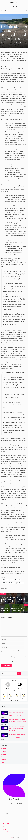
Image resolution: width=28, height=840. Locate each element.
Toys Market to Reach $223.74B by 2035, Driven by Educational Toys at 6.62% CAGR (17, 728)
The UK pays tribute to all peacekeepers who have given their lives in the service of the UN (13, 599)
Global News (4, 751)
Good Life (4, 754)
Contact (5, 829)
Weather (11, 700)
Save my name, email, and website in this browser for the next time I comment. (14, 652)
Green (5, 588)
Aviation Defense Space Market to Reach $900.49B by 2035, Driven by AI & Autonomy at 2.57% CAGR (18, 736)
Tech (2, 762)
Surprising (3, 759)
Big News (14, 2)
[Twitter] (14, 6)
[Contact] (16, 6)
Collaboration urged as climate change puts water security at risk (13, 609)
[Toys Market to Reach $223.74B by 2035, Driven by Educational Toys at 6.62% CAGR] (4, 728)
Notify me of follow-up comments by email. (14, 657)
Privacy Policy (6, 832)
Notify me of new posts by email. (11, 661)
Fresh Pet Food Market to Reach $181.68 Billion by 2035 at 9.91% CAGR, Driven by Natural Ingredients (17, 713)
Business (3, 748)
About (4, 826)
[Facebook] (11, 6)
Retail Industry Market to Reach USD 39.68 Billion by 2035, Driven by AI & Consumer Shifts (17, 721)
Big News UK (16, 837)
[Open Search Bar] (26, 10)
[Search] (19, 673)
